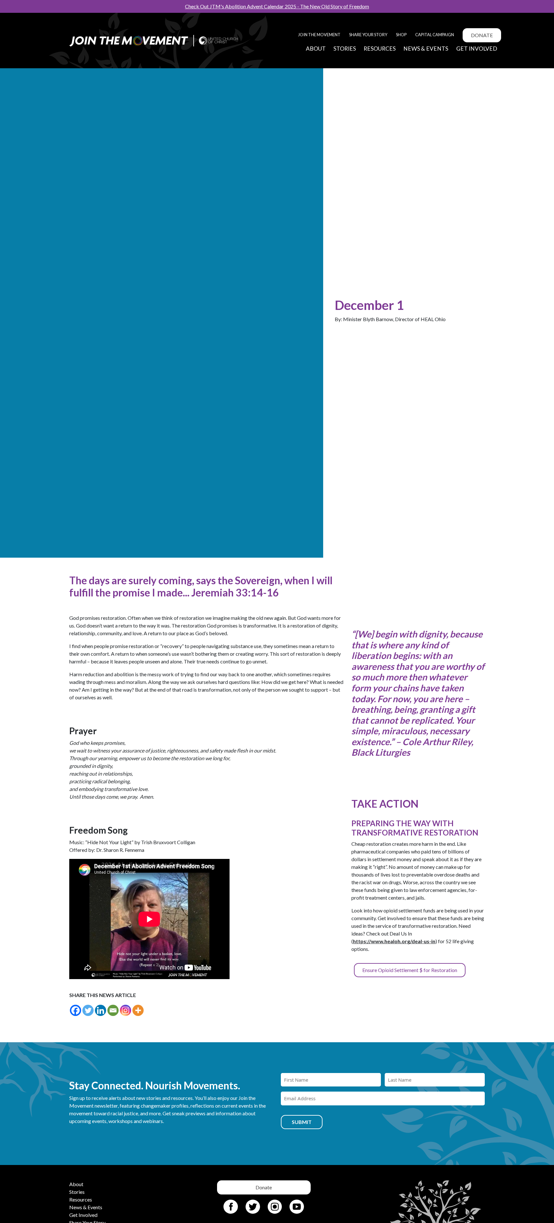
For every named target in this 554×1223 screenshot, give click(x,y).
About (316, 48)
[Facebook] (75, 1010)
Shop (401, 34)
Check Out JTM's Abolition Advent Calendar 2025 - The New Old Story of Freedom (277, 6)
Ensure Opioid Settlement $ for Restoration (409, 970)
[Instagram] (125, 1010)
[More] (138, 1010)
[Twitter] (88, 1010)
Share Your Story (368, 34)
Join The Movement (319, 34)
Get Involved (476, 48)
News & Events (425, 48)
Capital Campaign (434, 34)
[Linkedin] (100, 1010)
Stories (344, 48)
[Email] (113, 1010)
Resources (380, 48)
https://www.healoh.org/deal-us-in (394, 941)
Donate (482, 35)
